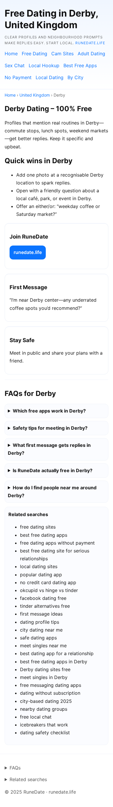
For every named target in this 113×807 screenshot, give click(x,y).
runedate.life (90, 43)
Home (11, 53)
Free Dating (34, 53)
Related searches (28, 779)
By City (75, 77)
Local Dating (49, 77)
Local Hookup (44, 65)
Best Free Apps (80, 65)
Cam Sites (62, 53)
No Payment (18, 77)
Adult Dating (91, 53)
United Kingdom (34, 95)
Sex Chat (15, 65)
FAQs (15, 768)
